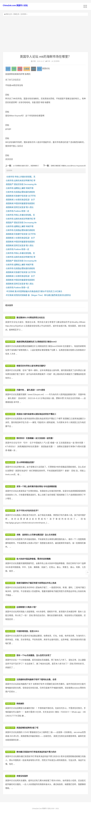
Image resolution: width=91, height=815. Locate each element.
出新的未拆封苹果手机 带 (24, 181)
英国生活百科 (10, 317)
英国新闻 (10, 196)
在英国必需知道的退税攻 (24, 192)
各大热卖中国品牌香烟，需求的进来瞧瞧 (33, 559)
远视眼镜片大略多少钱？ (26, 607)
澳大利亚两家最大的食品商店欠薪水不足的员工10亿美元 (38, 291)
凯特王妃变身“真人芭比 (24, 207)
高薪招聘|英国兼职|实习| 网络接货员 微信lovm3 (36, 342)
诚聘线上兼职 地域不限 (23, 188)
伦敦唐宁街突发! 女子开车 (25, 196)
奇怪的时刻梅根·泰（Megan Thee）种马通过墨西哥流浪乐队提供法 (42, 295)
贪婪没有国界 (22, 776)
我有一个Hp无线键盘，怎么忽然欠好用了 (33, 655)
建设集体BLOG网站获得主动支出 (30, 318)
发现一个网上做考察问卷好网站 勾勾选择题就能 (36, 486)
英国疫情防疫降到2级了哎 (27, 728)
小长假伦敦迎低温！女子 (24, 200)
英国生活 (16, 14)
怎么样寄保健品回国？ (25, 462)
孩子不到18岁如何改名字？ (27, 511)
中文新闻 (10, 291)
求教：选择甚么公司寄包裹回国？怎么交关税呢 (36, 535)
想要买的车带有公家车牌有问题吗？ (31, 366)
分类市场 (10, 177)
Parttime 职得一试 (21, 211)
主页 (10, 14)
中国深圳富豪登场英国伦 (24, 203)
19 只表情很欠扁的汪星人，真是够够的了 (26, 166)
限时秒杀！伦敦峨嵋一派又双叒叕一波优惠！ (35, 438)
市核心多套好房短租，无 (24, 177)
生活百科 (23, 14)
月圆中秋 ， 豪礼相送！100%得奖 (30, 390)
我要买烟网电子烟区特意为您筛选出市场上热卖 (36, 583)
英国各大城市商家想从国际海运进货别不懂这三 (36, 414)
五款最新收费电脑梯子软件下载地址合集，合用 (36, 679)
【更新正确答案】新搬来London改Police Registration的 (68, 166)
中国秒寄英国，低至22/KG (27, 631)
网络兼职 (20, 704)
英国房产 (10, 184)
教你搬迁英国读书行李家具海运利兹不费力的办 (36, 752)
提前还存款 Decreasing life (25, 184)
